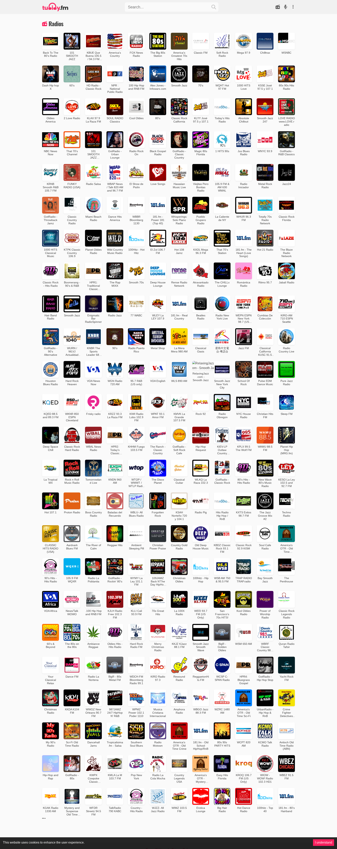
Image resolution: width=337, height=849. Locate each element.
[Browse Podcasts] (285, 7)
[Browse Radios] (278, 7)
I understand (323, 842)
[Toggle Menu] (293, 7)
